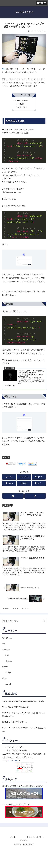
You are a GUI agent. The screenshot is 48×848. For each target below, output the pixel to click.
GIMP (7, 655)
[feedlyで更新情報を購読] (13, 496)
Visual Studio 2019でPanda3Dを (16, 707)
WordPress (7, 638)
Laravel (6, 457)
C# (3, 644)
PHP (4, 678)
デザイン (6, 650)
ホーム (12, 837)
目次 (20, 95)
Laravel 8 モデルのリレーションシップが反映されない (23, 729)
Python (5, 667)
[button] (44, 620)
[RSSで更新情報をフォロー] (35, 496)
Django (8, 673)
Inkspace (8, 661)
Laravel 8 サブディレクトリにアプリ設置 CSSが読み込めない (23, 714)
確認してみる (22, 107)
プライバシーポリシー (35, 837)
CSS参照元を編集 (22, 100)
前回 (4, 69)
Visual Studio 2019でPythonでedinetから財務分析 (23, 701)
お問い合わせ (24, 840)
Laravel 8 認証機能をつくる (14, 722)
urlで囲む (21, 104)
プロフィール (13, 761)
